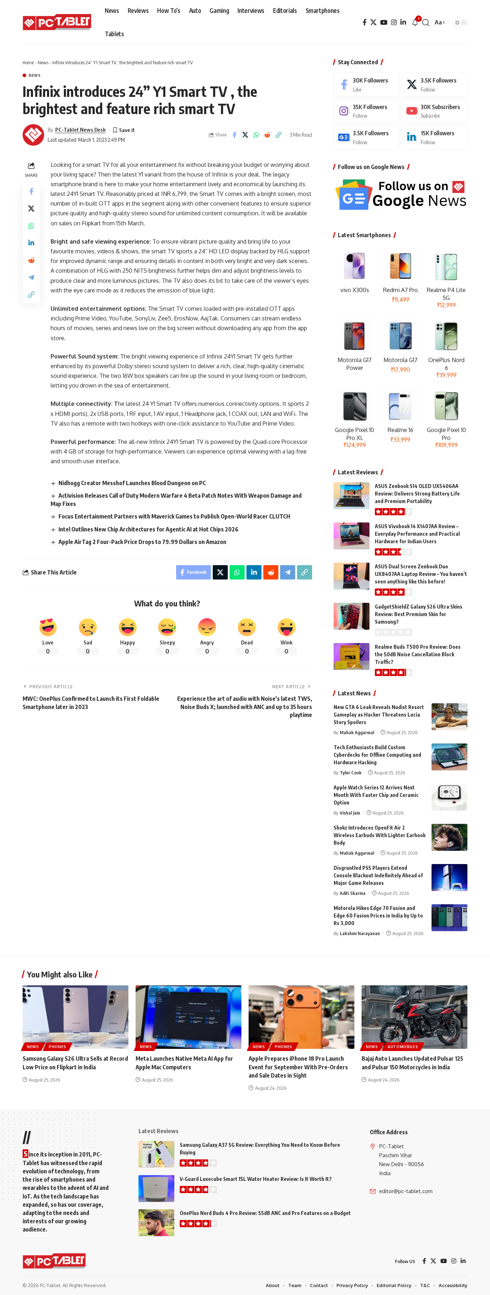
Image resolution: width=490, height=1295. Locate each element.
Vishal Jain (350, 813)
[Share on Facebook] (234, 135)
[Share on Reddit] (268, 135)
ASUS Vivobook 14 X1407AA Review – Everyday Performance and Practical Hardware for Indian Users (417, 533)
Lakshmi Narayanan (360, 933)
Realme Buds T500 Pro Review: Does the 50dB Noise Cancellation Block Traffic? (418, 654)
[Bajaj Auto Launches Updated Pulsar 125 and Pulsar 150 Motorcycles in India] (414, 1017)
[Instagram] (394, 22)
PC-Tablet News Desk (80, 129)
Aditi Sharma (353, 893)
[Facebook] (364, 22)
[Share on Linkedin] (31, 242)
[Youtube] (434, 111)
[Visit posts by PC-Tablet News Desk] (33, 135)
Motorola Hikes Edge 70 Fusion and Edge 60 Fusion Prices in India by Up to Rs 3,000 (378, 915)
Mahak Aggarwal (357, 732)
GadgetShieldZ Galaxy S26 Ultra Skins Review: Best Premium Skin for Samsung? (418, 614)
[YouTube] (383, 22)
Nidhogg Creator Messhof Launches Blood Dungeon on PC (132, 483)
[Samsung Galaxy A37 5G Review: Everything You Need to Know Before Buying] (156, 1154)
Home (28, 62)
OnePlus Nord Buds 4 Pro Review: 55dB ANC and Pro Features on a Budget (265, 1213)
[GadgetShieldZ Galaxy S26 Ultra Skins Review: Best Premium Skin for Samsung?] (351, 616)
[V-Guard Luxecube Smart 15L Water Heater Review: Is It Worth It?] (156, 1188)
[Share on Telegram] (31, 277)
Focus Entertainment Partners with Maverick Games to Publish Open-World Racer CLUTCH (174, 516)
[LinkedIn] (403, 22)
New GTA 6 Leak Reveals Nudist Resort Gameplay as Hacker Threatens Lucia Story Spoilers (379, 714)
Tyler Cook (351, 772)
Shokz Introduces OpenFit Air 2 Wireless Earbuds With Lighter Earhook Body (379, 835)
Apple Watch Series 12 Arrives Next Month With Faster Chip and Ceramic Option (376, 795)
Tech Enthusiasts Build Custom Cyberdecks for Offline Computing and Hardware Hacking (377, 754)
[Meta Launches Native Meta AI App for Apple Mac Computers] (188, 1017)
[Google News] (367, 137)
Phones (57, 1047)
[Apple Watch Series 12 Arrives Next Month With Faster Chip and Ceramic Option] (449, 797)
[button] (425, 23)
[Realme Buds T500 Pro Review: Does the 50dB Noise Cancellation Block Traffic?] (351, 656)
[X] (373, 22)
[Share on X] (245, 135)
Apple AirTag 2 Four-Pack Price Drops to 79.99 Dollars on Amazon (142, 541)
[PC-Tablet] (58, 22)
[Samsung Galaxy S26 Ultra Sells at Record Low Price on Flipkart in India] (75, 1017)
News (43, 62)
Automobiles (403, 1047)
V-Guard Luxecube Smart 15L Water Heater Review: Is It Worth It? (256, 1179)
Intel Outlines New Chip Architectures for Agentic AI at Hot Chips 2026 (148, 529)
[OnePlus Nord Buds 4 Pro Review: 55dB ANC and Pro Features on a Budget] (156, 1222)
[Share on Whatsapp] (256, 135)
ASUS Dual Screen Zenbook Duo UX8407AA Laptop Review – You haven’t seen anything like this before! (421, 574)
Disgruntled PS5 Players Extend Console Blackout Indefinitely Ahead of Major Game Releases (378, 875)
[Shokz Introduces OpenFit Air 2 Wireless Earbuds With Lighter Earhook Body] (449, 837)
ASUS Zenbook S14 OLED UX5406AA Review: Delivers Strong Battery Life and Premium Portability (417, 493)
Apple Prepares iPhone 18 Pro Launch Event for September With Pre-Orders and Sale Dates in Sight (298, 1067)
